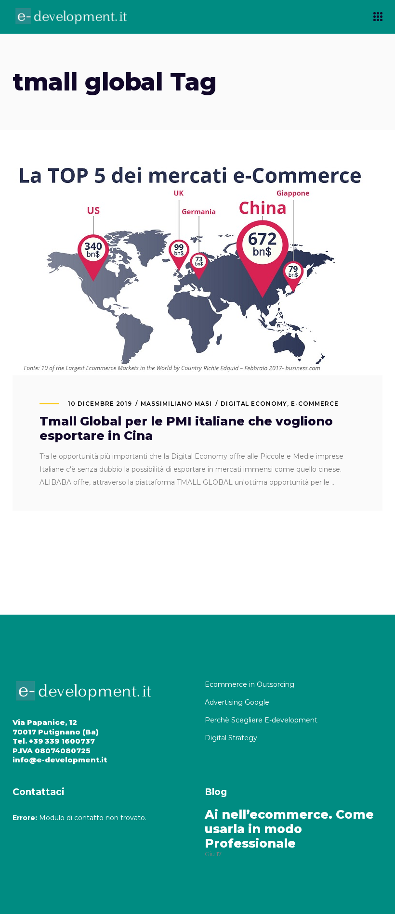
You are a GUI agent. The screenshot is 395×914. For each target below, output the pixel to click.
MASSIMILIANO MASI (176, 403)
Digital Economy (254, 403)
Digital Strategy (231, 738)
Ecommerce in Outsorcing (249, 684)
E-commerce (315, 403)
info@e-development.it (60, 759)
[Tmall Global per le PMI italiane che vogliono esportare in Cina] (191, 269)
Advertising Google (238, 702)
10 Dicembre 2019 (100, 403)
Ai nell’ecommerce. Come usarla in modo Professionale (289, 828)
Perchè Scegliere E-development (262, 720)
